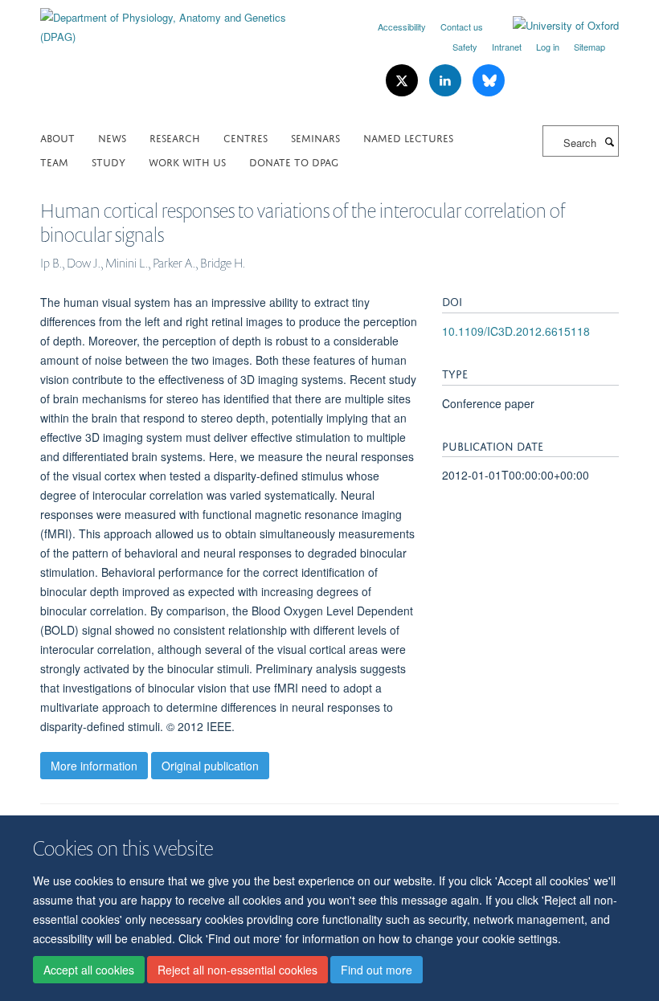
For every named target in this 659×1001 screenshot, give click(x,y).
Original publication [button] (210, 766)
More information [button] (94, 766)
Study (108, 161)
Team (54, 161)
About (57, 137)
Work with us (187, 161)
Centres (245, 137)
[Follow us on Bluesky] (489, 80)
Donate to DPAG (293, 161)
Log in (547, 46)
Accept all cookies (88, 970)
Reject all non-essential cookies (237, 970)
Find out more (376, 970)
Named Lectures (408, 137)
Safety (464, 46)
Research (174, 137)
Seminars (315, 137)
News (112, 137)
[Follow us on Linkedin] (447, 80)
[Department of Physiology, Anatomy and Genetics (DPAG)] (178, 21)
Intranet (507, 46)
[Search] (609, 141)
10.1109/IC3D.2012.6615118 (516, 331)
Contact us (461, 26)
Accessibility (402, 26)
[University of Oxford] (554, 25)
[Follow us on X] (403, 80)
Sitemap (589, 46)
